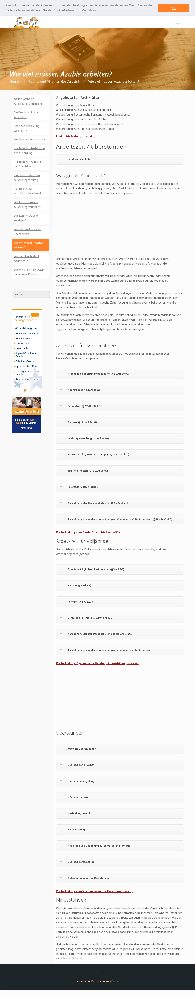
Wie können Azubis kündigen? (26, 218)
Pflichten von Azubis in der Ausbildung (28, 164)
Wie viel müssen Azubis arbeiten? (28, 245)
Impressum (83, 981)
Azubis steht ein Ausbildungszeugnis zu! (28, 101)
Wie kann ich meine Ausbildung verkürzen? (28, 205)
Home (14, 81)
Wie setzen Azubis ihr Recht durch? (27, 232)
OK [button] (174, 8)
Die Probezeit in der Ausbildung (26, 115)
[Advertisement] (120, 225)
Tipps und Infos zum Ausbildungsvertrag (27, 178)
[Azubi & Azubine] (26, 22)
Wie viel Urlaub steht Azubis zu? (26, 258)
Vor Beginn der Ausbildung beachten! (27, 191)
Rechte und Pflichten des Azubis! (54, 81)
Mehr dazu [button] (89, 10)
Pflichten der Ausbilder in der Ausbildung (29, 151)
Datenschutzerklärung (105, 981)
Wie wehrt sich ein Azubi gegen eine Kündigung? (29, 272)
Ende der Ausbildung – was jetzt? (28, 128)
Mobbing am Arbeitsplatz (29, 139)
